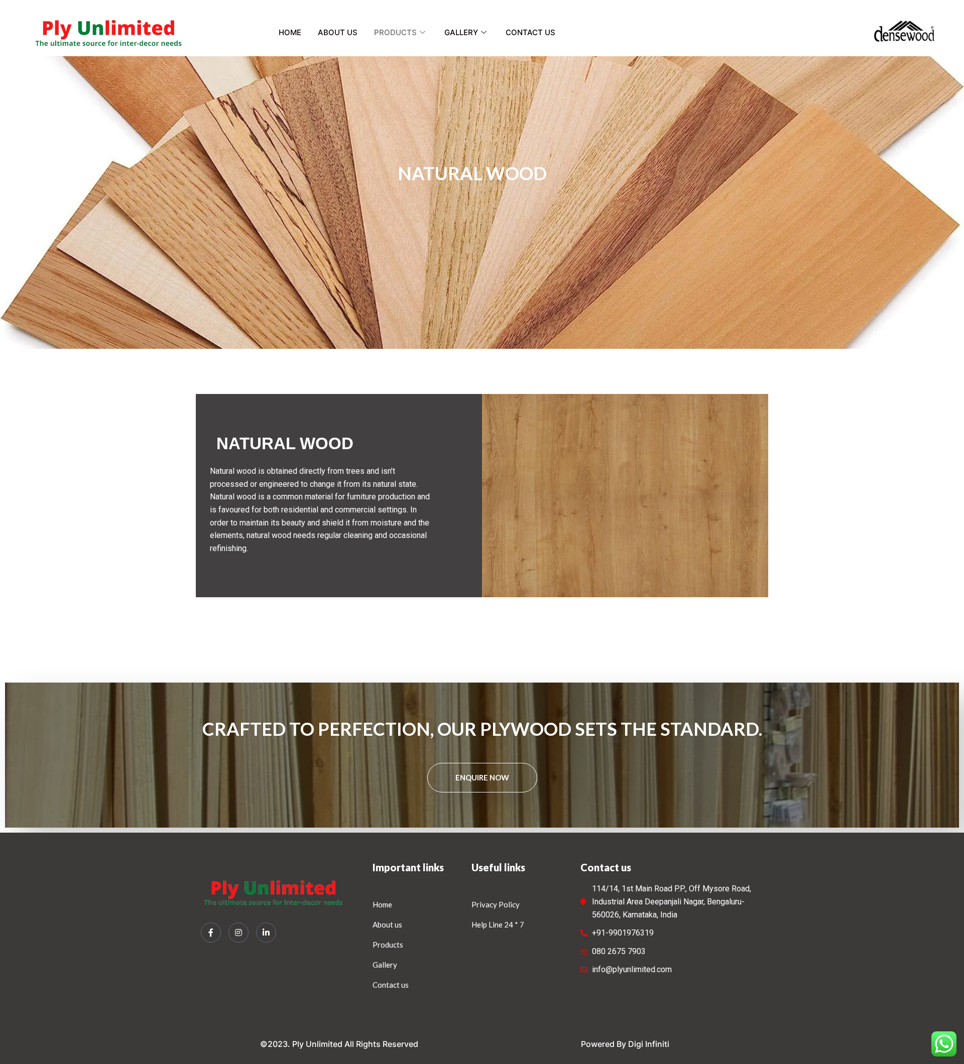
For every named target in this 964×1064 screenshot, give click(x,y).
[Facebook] (211, 932)
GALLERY (461, 32)
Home (290, 32)
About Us (337, 32)
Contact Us (530, 32)
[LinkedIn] (266, 932)
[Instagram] (238, 932)
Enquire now (482, 777)
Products (395, 32)
